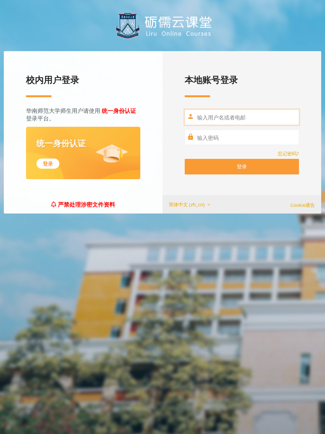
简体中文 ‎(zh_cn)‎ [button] (187, 204)
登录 (242, 166)
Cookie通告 (302, 205)
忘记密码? (288, 153)
